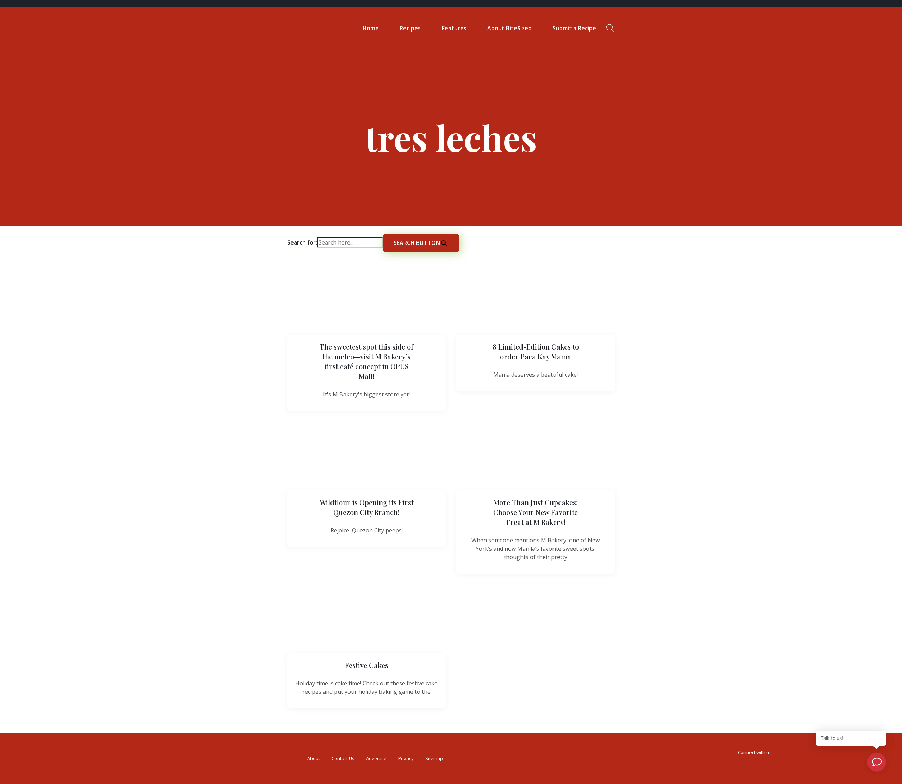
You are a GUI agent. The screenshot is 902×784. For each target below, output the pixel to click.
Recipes (410, 28)
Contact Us (343, 758)
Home (371, 28)
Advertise (376, 758)
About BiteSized (509, 28)
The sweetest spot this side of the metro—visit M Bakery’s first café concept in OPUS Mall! (366, 361)
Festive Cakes (366, 665)
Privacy (406, 758)
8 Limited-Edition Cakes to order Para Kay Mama (536, 351)
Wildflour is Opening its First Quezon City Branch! (367, 507)
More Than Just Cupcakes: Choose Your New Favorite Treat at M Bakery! (535, 512)
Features (454, 28)
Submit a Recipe (574, 28)
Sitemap (434, 758)
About (313, 758)
